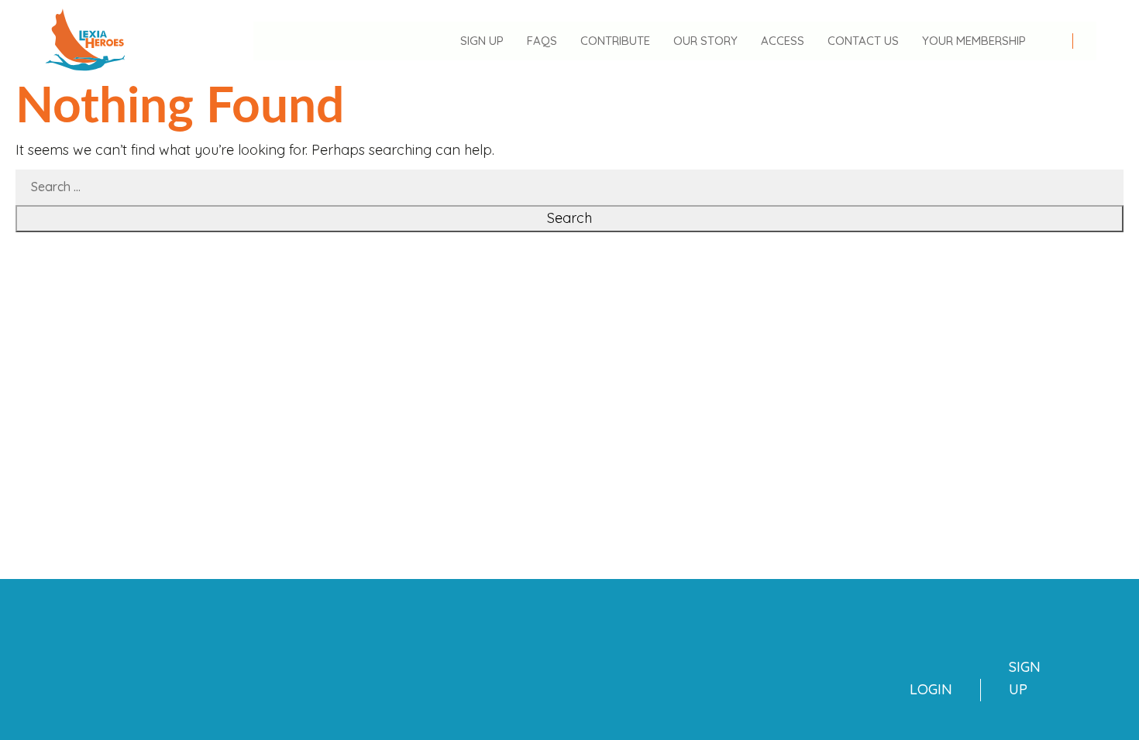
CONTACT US (863, 40)
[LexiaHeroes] (85, 40)
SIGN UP (482, 40)
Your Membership (974, 40)
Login (931, 689)
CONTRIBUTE (615, 40)
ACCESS (782, 40)
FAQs (542, 40)
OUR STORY (705, 40)
